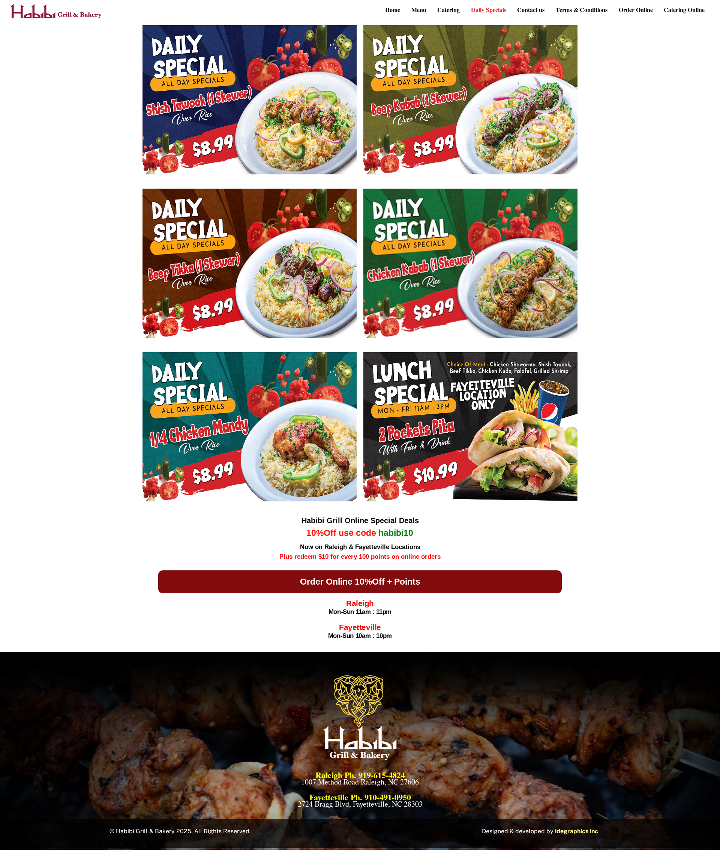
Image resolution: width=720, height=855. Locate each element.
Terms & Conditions (582, 9)
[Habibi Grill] (56, 14)
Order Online (636, 9)
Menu (418, 9)
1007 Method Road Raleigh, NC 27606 (360, 782)
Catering (448, 9)
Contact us (530, 9)
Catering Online (684, 9)
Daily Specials (488, 9)
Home (392, 9)
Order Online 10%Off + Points (360, 581)
